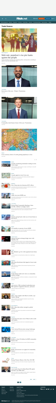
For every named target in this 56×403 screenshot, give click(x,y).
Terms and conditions (20, 393)
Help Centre (4, 393)
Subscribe (48, 18)
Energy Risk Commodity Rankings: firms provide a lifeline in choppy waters (22, 206)
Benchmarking (44, 22)
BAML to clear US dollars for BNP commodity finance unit (23, 339)
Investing (20, 22)
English (36, 18)
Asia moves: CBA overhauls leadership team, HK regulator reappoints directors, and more (23, 285)
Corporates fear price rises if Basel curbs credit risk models (23, 319)
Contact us (3, 390)
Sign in (53, 18)
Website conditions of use (21, 390)
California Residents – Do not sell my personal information (27, 395)
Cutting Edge (25, 22)
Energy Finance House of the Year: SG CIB (22, 360)
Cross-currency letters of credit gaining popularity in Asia (17, 154)
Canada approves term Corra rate (20, 175)
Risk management (4, 22)
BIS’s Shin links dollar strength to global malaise (22, 307)
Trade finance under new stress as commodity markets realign (23, 274)
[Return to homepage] (22, 19)
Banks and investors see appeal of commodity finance (23, 350)
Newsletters (41, 18)
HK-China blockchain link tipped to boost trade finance (23, 262)
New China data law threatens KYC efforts (22, 185)
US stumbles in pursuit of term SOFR (21, 228)
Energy (12, 327)
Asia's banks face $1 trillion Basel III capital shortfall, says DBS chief (23, 369)
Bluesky (48, 389)
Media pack (12, 390)
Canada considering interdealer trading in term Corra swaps (23, 164)
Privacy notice (19, 392)
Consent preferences (20, 396)
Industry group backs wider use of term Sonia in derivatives (24, 217)
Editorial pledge (4, 392)
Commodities (4, 89)
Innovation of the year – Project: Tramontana (13, 91)
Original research (14, 236)
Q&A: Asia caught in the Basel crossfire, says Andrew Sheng (23, 296)
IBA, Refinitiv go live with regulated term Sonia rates (24, 252)
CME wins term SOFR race (18, 195)
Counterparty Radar (37, 22)
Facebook (44, 389)
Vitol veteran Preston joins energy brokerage (23, 329)
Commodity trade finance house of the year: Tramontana (17, 122)
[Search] (6, 19)
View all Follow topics (41, 389)
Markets (10, 22)
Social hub (51, 389)
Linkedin (43, 389)
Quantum (30, 22)
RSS (53, 389)
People (12, 283)
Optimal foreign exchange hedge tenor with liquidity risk (22, 239)
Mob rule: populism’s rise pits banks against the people (17, 56)
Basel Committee (14, 367)
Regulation (15, 22)
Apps (50, 389)
